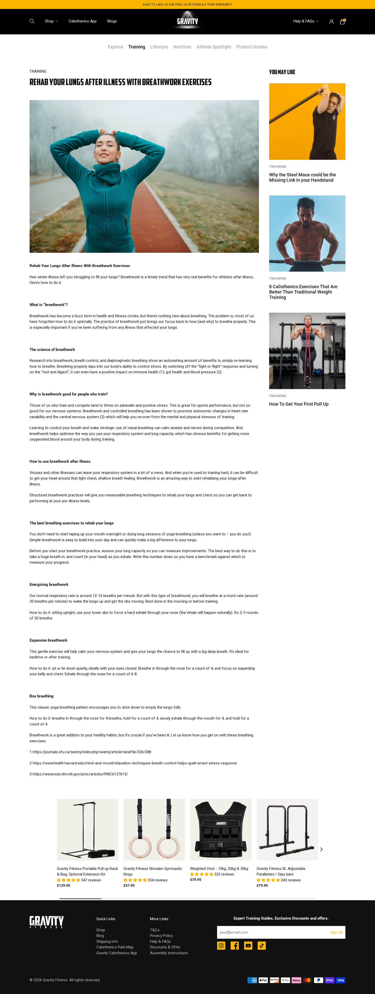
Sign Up (336, 932)
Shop (49, 21)
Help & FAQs (303, 21)
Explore (115, 46)
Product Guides (251, 46)
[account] (331, 21)
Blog (100, 935)
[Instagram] (221, 946)
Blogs (112, 21)
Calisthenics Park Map (114, 947)
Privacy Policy (161, 935)
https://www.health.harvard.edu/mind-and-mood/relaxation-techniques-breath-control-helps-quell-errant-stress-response (135, 763)
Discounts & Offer (165, 947)
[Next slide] (317, 849)
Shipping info (107, 941)
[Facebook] (235, 946)
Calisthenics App (83, 21)
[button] (69, 880)
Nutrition (182, 46)
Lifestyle (159, 46)
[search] (32, 21)
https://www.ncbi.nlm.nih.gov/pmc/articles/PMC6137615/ (80, 774)
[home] (187, 21)
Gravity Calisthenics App (116, 953)
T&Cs (154, 930)
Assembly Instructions (169, 953)
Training (136, 46)
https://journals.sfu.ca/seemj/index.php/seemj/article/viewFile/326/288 (92, 752)
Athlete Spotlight (213, 46)
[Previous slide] (57, 849)
